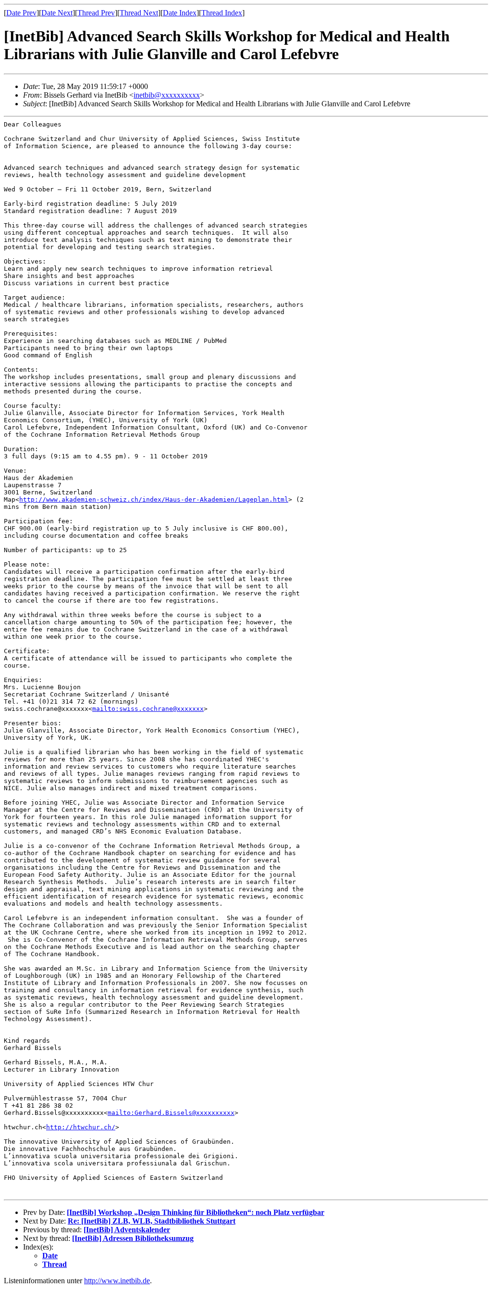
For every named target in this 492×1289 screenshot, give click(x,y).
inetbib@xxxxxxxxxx (167, 95)
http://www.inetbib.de (117, 1280)
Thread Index (221, 13)
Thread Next (139, 13)
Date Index (180, 13)
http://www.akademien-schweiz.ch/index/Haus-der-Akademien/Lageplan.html (153, 499)
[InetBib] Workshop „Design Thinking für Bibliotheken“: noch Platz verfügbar (195, 1212)
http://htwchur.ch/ (80, 1127)
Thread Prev (96, 13)
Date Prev (21, 13)
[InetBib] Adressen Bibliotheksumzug (133, 1238)
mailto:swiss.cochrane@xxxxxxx (148, 708)
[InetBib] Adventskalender (127, 1230)
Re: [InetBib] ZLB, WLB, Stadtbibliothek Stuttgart (151, 1221)
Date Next (57, 13)
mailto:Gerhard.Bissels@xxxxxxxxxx (171, 1112)
